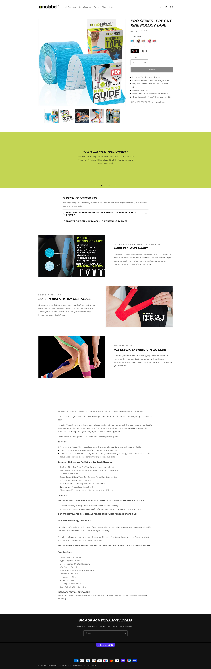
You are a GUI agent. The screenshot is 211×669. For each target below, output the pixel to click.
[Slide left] (41, 116)
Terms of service (90, 665)
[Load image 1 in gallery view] (51, 116)
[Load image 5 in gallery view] (113, 116)
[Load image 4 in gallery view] (97, 116)
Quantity (134, 58)
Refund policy (64, 665)
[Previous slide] (96, 185)
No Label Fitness (50, 665)
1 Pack (134, 50)
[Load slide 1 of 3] (102, 186)
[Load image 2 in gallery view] (67, 116)
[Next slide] (115, 185)
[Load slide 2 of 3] (105, 186)
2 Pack (145, 50)
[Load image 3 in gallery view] (82, 116)
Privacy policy (77, 665)
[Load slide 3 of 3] (109, 186)
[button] (111, 7)
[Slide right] (123, 116)
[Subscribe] (124, 633)
